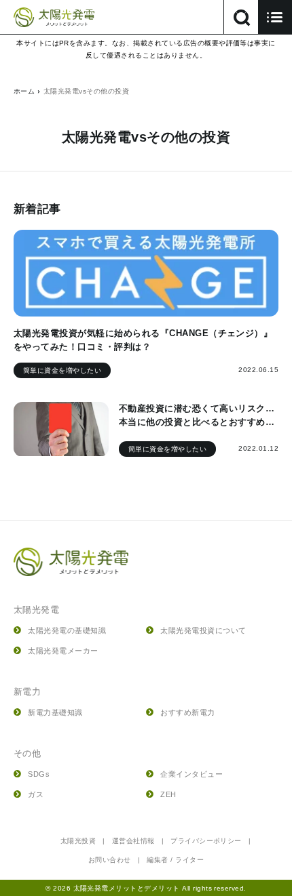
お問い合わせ (109, 859)
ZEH (168, 794)
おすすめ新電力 (187, 712)
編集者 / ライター (175, 859)
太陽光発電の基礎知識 (67, 630)
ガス (35, 794)
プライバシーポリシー (206, 840)
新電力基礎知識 (55, 712)
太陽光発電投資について (203, 630)
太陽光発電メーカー (63, 651)
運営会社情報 (133, 840)
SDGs (39, 774)
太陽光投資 (78, 840)
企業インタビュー (191, 774)
